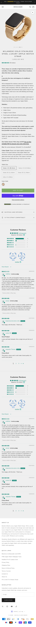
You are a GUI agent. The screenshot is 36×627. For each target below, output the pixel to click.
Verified (17, 262)
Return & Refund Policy (8, 568)
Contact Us (5, 574)
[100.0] (12, 255)
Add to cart (18, 190)
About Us (4, 577)
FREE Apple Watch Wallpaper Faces (11, 557)
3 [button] (18, 363)
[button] (6, 63)
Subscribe (8, 600)
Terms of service (6, 571)
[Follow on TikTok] (16, 606)
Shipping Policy (6, 565)
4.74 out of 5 (22, 233)
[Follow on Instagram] (7, 606)
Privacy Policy (5, 562)
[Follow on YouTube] (12, 606)
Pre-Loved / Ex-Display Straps (10, 579)
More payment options (18, 200)
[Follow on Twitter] (2, 606)
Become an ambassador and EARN (11, 554)
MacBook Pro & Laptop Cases (10, 559)
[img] (5, 271)
